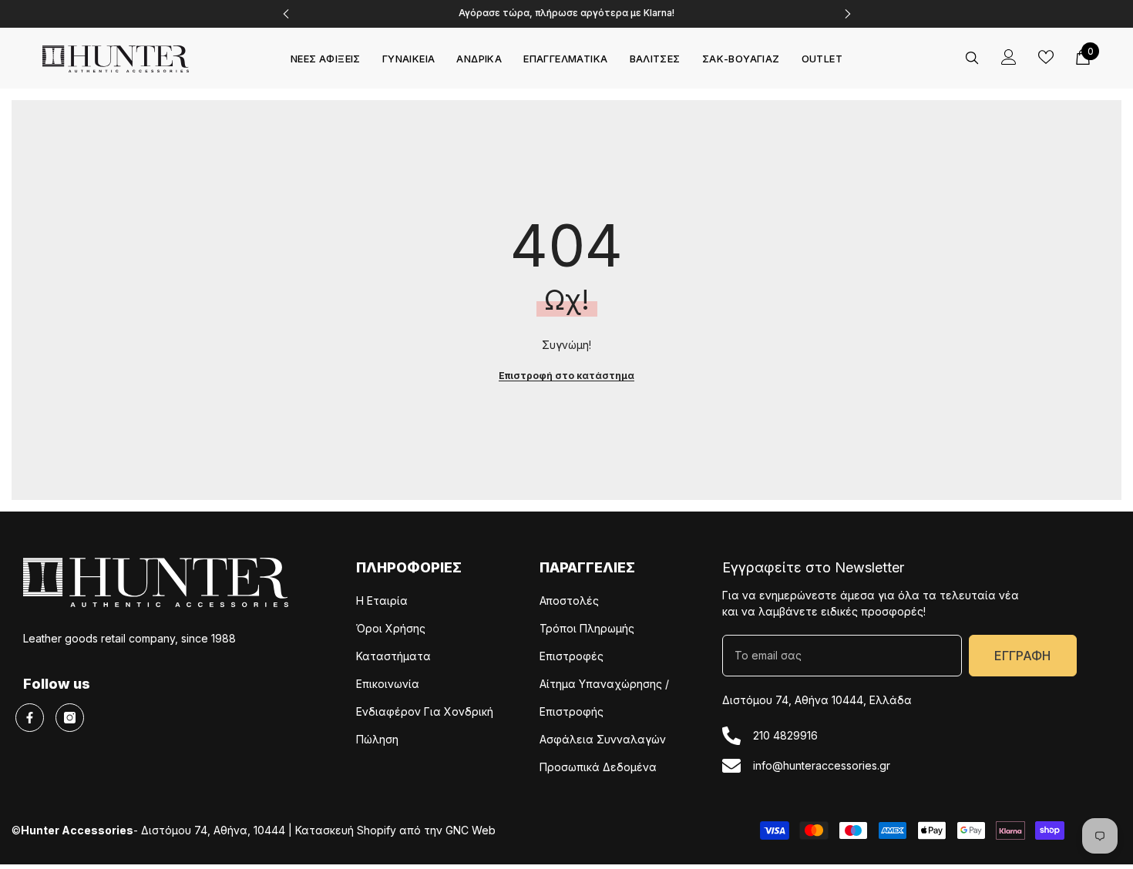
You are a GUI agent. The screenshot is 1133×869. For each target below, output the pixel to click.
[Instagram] (69, 717)
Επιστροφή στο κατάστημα (566, 375)
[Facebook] (29, 717)
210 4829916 (785, 735)
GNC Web (470, 830)
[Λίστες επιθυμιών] (1046, 57)
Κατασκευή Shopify (345, 830)
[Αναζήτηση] (972, 57)
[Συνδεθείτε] (1009, 57)
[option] (567, 14)
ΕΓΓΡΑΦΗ (1022, 655)
